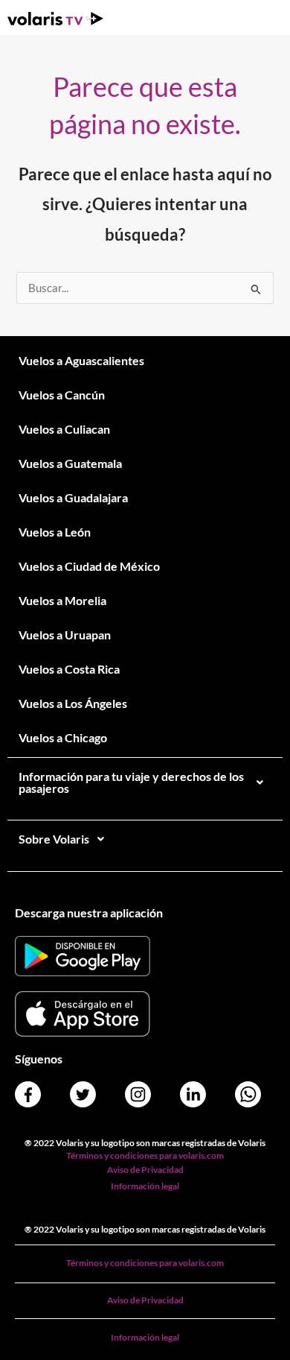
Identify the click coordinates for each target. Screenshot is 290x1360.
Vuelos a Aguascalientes (81, 360)
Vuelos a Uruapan (65, 634)
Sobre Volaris (54, 839)
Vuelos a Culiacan (64, 429)
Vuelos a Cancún (62, 395)
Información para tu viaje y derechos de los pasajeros (131, 782)
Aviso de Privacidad (145, 1169)
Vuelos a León (55, 532)
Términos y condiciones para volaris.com (145, 1155)
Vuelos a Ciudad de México (89, 566)
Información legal (145, 1186)
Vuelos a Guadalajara (73, 497)
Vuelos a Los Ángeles (73, 703)
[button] (145, 782)
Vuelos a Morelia (62, 600)
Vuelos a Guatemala (70, 463)
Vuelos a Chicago (63, 737)
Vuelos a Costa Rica (69, 669)
